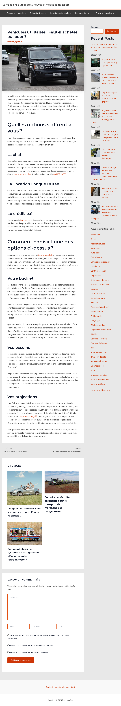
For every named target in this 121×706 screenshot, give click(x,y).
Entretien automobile (59, 13)
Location (94, 289)
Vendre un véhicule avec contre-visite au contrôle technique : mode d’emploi (104, 212)
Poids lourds (96, 316)
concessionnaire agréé (27, 416)
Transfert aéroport (99, 352)
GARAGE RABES (59, 174)
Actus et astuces (37, 13)
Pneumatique (97, 311)
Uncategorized (97, 366)
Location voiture (98, 293)
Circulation (95, 266)
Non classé (95, 302)
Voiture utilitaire (98, 384)
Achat (93, 239)
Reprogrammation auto (101, 329)
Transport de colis (98, 357)
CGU (73, 687)
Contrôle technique (99, 271)
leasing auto (25, 220)
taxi (92, 347)
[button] (25, 13)
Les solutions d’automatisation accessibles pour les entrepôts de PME (104, 47)
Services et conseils (15, 13)
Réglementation (82, 13)
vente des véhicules (22, 174)
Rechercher (95, 27)
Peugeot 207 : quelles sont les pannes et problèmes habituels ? (24, 512)
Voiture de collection (100, 379)
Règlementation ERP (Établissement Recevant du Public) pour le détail (105, 116)
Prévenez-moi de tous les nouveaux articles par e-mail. (28, 652)
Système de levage (99, 343)
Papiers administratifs (100, 307)
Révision (94, 334)
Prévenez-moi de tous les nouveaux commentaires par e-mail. (31, 645)
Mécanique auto (98, 298)
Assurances (95, 248)
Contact (49, 687)
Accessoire (95, 234)
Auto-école (95, 252)
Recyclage (95, 320)
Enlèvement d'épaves (100, 280)
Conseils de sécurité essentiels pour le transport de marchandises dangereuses (57, 504)
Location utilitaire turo (100, 390)
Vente (93, 370)
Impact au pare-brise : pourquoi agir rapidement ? (110, 62)
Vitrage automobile (99, 375)
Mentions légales (62, 687)
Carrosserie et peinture (100, 262)
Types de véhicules (104, 13)
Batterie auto (96, 257)
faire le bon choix (45, 255)
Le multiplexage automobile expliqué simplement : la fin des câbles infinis (104, 173)
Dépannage (96, 275)
